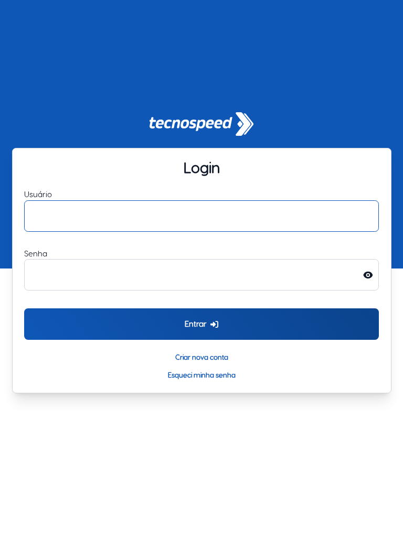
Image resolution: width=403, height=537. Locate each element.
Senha (35, 253)
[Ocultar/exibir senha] (371, 275)
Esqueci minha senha (202, 375)
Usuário (38, 194)
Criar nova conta (201, 357)
